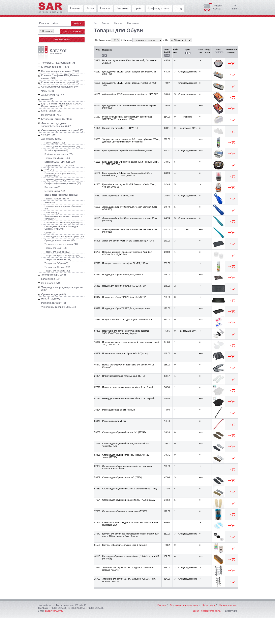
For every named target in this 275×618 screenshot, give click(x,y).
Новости (105, 8)
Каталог (118, 23)
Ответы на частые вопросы (184, 605)
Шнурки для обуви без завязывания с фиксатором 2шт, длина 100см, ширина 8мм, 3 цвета (130, 534)
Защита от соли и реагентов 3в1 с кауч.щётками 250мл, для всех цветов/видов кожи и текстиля (131, 140)
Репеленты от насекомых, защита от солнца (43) (63, 217)
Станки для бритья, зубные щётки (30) (64, 236)
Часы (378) (47, 91)
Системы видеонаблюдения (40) (60, 86)
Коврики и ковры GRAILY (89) (59, 165)
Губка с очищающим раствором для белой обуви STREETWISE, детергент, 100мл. (127, 118)
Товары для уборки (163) (57, 158)
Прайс (138, 8)
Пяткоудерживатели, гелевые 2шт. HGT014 (124, 376)
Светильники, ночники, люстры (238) (62, 130)
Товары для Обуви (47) (56, 263)
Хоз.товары (133, 23)
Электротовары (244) (53, 274)
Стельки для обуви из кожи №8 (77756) (122, 477)
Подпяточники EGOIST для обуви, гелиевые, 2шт (127, 319)
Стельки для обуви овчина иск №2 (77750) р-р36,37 (128, 500)
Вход (179, 8)
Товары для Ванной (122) (57, 252)
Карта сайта (209, 605)
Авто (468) (47, 99)
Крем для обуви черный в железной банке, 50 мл (127, 150)
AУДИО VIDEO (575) (52, 95)
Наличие (127, 40)
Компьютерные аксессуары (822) (60, 82)
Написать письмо (228, 605)
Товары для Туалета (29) (57, 270)
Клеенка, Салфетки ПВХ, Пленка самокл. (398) (60, 77)
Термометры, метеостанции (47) (61, 244)
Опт (167, 40)
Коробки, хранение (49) (56, 150)
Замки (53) (50, 202)
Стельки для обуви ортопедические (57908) (124, 511)
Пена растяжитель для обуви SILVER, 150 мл (125, 263)
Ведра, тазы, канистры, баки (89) (61, 195)
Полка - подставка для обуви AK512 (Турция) (125, 353)
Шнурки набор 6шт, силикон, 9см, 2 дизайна (124, 545)
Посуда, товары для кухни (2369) (60, 71)
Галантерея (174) (51, 279)
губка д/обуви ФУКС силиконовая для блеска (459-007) (130, 94)
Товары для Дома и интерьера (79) (62, 255)
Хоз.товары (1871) (51, 138)
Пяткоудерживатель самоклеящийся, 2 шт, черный (128, 398)
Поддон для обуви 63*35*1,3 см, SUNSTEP (124, 286)
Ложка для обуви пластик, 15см (118, 195)
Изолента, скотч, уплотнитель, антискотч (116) (60, 174)
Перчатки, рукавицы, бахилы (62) (61, 179)
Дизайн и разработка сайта (206, 611)
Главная (75, 8)
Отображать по (103, 40)
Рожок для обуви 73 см (114, 421)
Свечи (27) (50, 232)
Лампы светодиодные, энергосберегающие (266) (56, 125)
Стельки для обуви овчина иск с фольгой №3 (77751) (129, 488)
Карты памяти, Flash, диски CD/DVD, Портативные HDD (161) (62, 105)
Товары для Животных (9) (57, 259)
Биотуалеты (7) (52, 187)
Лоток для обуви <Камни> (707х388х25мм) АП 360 (128, 240)
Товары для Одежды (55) (57, 267)
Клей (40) (49, 169)
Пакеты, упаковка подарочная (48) (62, 146)
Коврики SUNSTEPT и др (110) (59, 162)
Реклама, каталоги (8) (53, 302)
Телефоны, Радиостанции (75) (58, 62)
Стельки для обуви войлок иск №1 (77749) (124, 432)
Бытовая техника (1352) (55, 67)
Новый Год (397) (50, 298)
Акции (90, 8)
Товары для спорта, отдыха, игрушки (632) (62, 289)
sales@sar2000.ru (54, 611)
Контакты (122, 8)
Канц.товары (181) (51, 110)
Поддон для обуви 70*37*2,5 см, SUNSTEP (124, 297)
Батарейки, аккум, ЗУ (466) (56, 119)
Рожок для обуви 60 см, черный (118, 410)
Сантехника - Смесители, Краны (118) (63, 222)
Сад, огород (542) (51, 283)
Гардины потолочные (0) (56, 198)
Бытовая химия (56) (54, 191)
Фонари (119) (48, 134)
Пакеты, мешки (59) (54, 142)
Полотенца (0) (51, 212)
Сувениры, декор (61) (53, 294)
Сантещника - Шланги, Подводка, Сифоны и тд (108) (61, 227)
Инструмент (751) (51, 114)
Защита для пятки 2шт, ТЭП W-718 (120, 128)
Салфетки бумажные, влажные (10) (62, 183)
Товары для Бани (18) (55, 248)
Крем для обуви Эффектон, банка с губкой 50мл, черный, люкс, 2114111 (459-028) (127, 174)
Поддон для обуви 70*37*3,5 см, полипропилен (126, 308)
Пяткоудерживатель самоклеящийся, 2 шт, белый (127, 387)
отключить (218, 52)
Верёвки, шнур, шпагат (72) (58, 154)
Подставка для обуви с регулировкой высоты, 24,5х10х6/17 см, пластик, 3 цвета (125, 332)
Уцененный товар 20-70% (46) (58, 307)
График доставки (158, 8)
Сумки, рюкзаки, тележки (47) (59, 240)
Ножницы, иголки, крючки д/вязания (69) (62, 207)
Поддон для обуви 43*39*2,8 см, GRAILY (122, 274)
